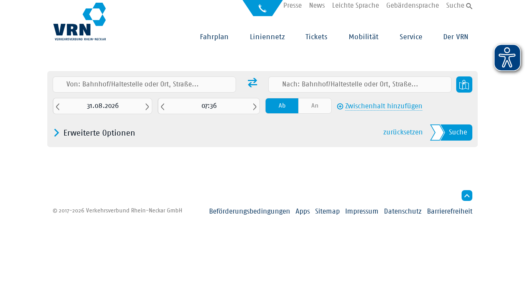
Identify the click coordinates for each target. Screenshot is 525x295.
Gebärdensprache (412, 6)
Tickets (316, 37)
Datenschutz (403, 211)
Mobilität (364, 37)
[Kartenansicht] (464, 84)
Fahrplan (214, 37)
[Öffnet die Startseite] (79, 21)
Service (411, 37)
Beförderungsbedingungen (249, 211)
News (317, 6)
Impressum (362, 211)
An (315, 106)
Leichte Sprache (355, 6)
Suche (455, 6)
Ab (282, 106)
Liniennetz (267, 37)
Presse (292, 6)
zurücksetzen (403, 132)
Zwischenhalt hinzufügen (383, 106)
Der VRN (456, 37)
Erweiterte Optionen (99, 133)
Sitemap (327, 211)
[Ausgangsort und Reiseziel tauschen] (252, 83)
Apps (303, 211)
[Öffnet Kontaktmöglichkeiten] (263, 11)
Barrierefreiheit (449, 211)
